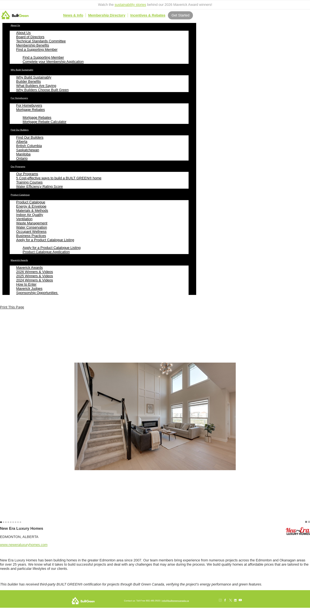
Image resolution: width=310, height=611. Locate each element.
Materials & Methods (32, 211)
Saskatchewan (27, 150)
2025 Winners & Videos (34, 276)
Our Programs (18, 166)
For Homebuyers (19, 98)
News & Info (73, 15)
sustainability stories (130, 5)
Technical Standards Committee (41, 41)
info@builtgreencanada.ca (175, 600)
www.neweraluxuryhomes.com (23, 545)
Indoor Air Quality (29, 215)
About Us (15, 25)
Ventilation (24, 219)
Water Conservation (31, 227)
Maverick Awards (19, 260)
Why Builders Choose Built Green (42, 90)
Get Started (180, 15)
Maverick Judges (29, 289)
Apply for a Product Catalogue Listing (45, 240)
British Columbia (29, 146)
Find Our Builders (20, 130)
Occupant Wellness (31, 232)
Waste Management (31, 223)
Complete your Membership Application (53, 62)
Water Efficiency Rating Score (39, 186)
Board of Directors (30, 37)
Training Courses (29, 182)
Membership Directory (106, 15)
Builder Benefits (28, 81)
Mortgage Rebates (30, 110)
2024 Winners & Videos (34, 280)
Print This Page (12, 307)
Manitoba (23, 154)
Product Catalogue (20, 194)
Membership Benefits (32, 45)
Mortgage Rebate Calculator (44, 122)
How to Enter (26, 284)
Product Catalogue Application (46, 252)
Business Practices (31, 236)
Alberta (21, 142)
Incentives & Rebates (147, 15)
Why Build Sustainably (22, 69)
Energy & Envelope (31, 206)
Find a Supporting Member (36, 49)
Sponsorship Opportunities (37, 293)
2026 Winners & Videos (34, 272)
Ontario (22, 158)
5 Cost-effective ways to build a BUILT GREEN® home (58, 178)
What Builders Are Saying (36, 86)
